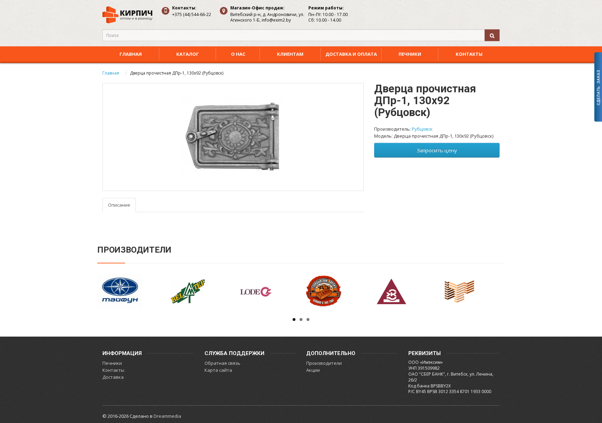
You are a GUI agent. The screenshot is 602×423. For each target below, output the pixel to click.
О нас (238, 54)
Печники (410, 54)
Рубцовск (422, 129)
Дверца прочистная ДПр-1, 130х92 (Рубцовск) (176, 73)
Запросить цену (437, 150)
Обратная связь (222, 363)
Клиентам (290, 54)
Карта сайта (218, 370)
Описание (119, 205)
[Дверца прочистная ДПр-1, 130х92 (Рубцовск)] (233, 137)
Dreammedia (167, 416)
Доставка (113, 377)
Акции (313, 370)
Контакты (469, 54)
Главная (130, 54)
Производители (324, 363)
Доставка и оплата (351, 54)
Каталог (187, 54)
